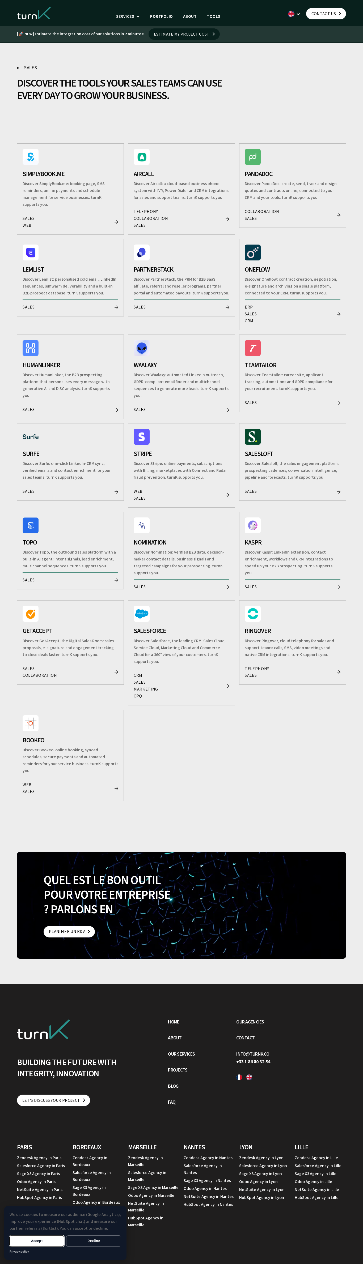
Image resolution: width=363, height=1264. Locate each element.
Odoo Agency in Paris (36, 1182)
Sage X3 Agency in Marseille (153, 1187)
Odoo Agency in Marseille (151, 1195)
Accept (37, 1241)
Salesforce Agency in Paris (41, 1166)
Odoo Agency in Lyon (258, 1182)
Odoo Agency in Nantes (205, 1189)
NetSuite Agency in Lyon (262, 1190)
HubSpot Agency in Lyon (261, 1198)
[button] (128, 17)
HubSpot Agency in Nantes (208, 1204)
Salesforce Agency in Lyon (263, 1166)
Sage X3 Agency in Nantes (207, 1181)
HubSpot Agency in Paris (39, 1198)
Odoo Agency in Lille (313, 1182)
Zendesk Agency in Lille (316, 1158)
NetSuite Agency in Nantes (209, 1196)
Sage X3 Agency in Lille (315, 1174)
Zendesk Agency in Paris (39, 1158)
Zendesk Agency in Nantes (208, 1158)
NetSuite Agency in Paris (39, 1190)
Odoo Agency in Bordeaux (96, 1202)
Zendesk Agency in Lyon (261, 1158)
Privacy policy (19, 1251)
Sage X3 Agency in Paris (38, 1174)
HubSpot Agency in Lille (317, 1198)
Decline (93, 1241)
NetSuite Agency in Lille (317, 1190)
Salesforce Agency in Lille (318, 1166)
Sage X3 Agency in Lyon (260, 1174)
